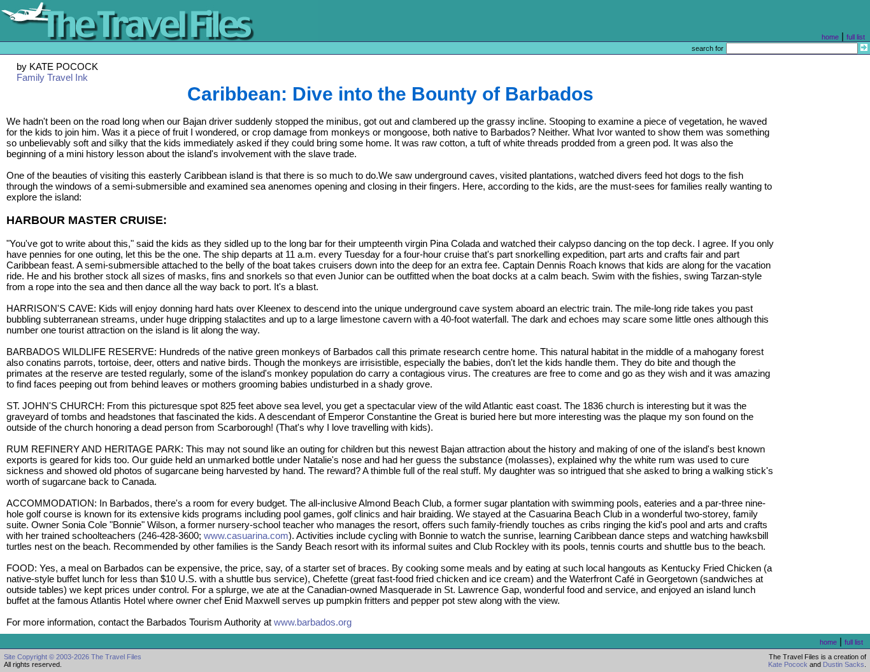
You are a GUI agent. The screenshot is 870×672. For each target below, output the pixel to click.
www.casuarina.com (246, 535)
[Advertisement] (825, 310)
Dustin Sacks (843, 664)
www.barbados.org (313, 622)
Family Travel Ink (52, 77)
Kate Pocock (788, 664)
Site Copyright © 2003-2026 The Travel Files (72, 657)
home (830, 37)
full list (855, 37)
